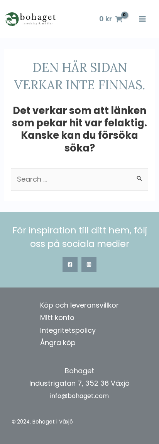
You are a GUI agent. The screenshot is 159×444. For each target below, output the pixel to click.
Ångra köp (58, 342)
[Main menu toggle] (142, 19)
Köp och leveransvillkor (79, 305)
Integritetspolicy (68, 330)
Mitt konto (57, 317)
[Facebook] (70, 264)
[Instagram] (88, 264)
